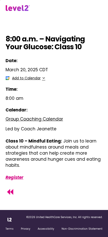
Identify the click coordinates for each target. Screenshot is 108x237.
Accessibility (46, 229)
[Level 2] (18, 8)
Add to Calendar (26, 78)
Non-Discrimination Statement (82, 229)
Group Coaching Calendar (34, 119)
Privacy (25, 229)
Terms (10, 229)
